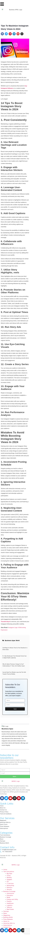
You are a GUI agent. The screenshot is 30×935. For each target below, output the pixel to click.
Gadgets (9, 879)
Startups (6, 911)
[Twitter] (6, 33)
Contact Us (6, 927)
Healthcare (10, 903)
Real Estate (10, 909)
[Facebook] (2, 33)
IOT (8, 881)
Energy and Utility (12, 899)
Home (5, 869)
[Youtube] (18, 33)
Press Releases (8, 919)
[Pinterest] (10, 33)
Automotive (10, 893)
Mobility (9, 877)
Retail (8, 897)
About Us (6, 921)
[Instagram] (21, 33)
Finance (9, 901)
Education (10, 895)
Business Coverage (9, 891)
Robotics (9, 887)
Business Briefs (8, 917)
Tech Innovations (8, 871)
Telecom (9, 907)
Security (9, 889)
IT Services (10, 883)
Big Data (9, 873)
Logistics (9, 905)
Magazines (6, 915)
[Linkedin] (14, 33)
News (5, 913)
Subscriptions (7, 925)
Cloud (8, 875)
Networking (10, 885)
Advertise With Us (9, 923)
